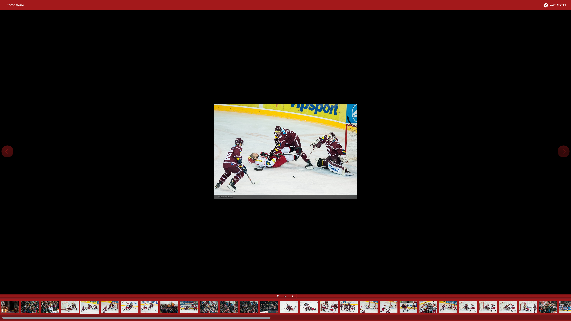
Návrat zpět (557, 5)
